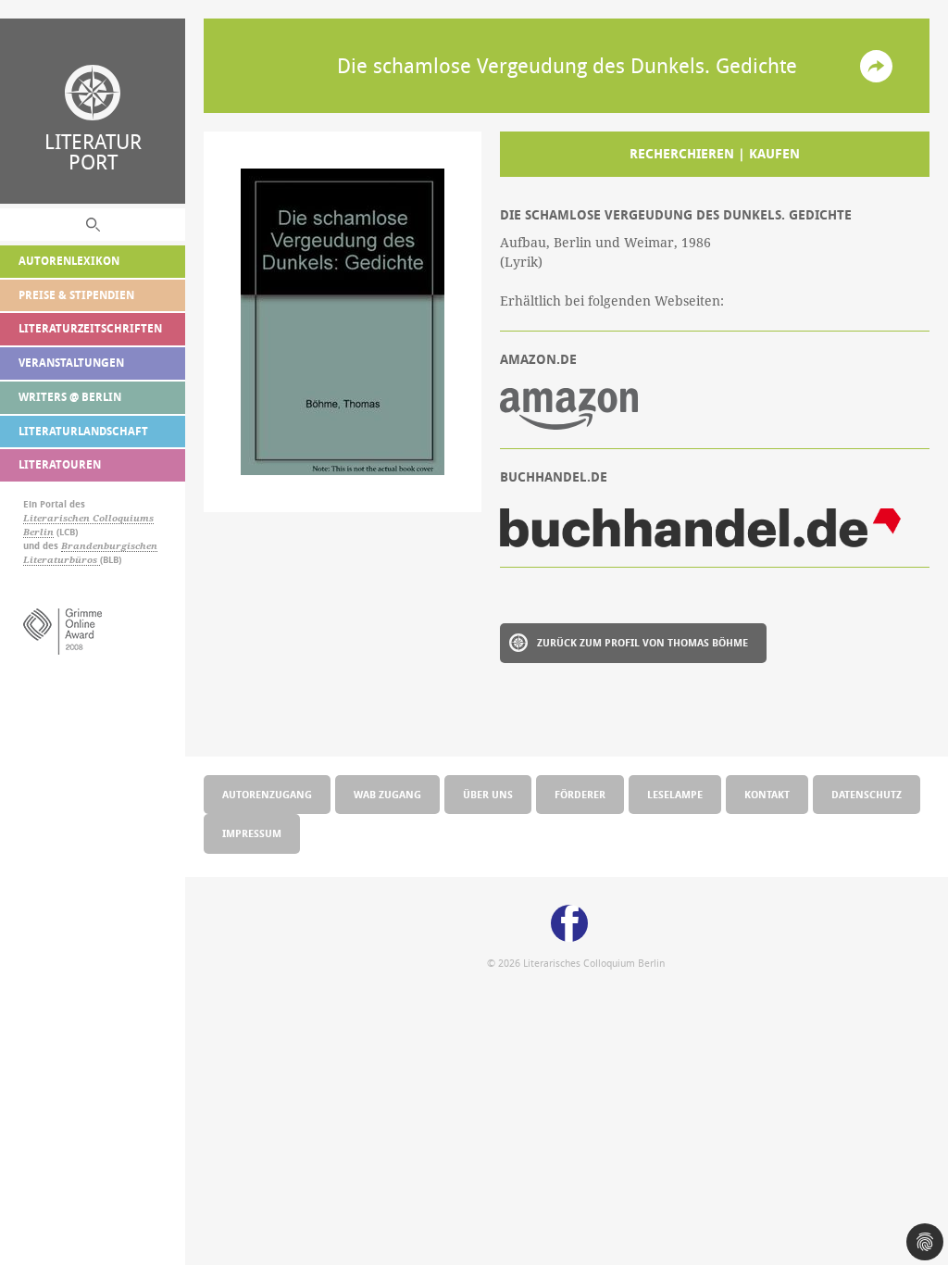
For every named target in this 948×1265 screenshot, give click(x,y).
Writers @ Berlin (70, 397)
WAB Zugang (387, 794)
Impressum (251, 833)
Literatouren (60, 464)
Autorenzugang (267, 794)
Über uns (488, 794)
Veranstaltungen (71, 362)
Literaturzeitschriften (90, 328)
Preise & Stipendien (76, 295)
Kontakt (767, 794)
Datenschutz (866, 794)
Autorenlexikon (69, 261)
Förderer (580, 794)
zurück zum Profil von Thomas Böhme (642, 642)
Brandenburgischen (109, 546)
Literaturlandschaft (83, 431)
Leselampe (675, 794)
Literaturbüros (61, 560)
